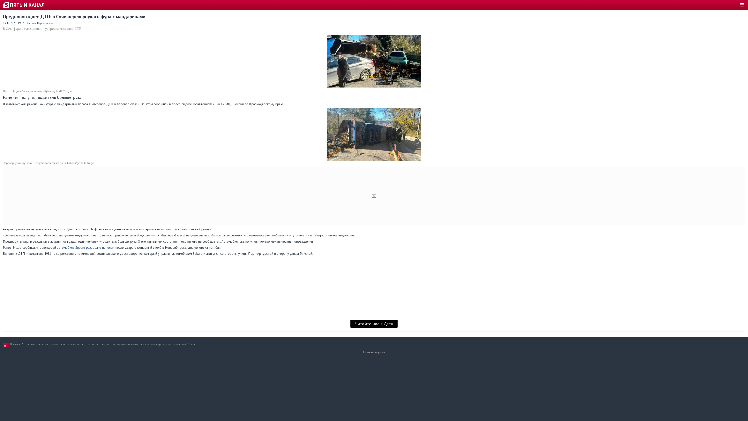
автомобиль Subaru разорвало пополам (85, 247)
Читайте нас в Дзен (374, 323)
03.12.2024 (10, 23)
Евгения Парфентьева (40, 23)
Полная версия (374, 352)
